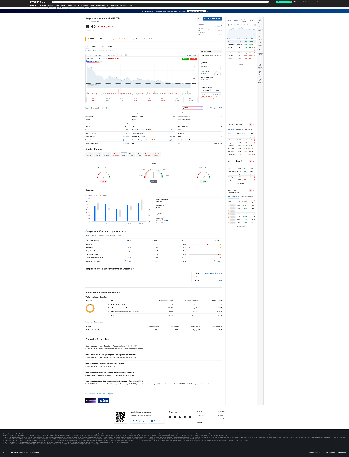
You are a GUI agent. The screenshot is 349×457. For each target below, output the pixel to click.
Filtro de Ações (114, 5)
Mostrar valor (216, 26)
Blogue (199, 411)
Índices (236, 20)
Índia (220, 280)
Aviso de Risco (342, 452)
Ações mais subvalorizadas (233, 191)
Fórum (109, 46)
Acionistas (101, 50)
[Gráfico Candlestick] (87, 55)
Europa (77, 8)
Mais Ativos (231, 129)
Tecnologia (218, 277)
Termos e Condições (314, 452)
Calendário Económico (102, 5)
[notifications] (314, 2)
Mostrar (129, 261)
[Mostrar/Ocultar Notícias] (126, 55)
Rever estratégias (149, 39)
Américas (71, 8)
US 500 (230, 53)
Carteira (199, 419)
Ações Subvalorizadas (108, 8)
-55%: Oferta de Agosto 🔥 (284, 1)
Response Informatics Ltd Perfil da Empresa (108, 268)
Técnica (102, 46)
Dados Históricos (110, 50)
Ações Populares (234, 161)
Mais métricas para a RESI (213, 108)
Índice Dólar (231, 56)
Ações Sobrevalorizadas (121, 8)
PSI (228, 41)
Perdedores (248, 129)
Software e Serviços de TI (213, 273)
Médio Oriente (84, 8)
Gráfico (94, 46)
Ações (33, 8)
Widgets (199, 422)
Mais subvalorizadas (233, 196)
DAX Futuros (231, 44)
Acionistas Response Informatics (102, 292)
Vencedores (239, 129)
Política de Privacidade (329, 452)
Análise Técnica (93, 149)
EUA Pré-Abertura (63, 8)
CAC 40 (230, 47)
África (99, 8)
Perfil (94, 50)
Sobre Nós (221, 411)
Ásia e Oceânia (93, 8)
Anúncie (220, 415)
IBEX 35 (230, 50)
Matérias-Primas (243, 20)
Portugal (49, 8)
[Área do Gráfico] (91, 55)
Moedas (230, 20)
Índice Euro (231, 58)
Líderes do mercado (235, 125)
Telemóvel (200, 415)
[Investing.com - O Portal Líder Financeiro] (37, 2)
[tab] (89, 154)
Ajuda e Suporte (223, 419)
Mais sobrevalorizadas (247, 196)
